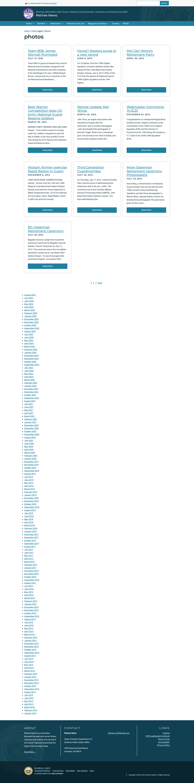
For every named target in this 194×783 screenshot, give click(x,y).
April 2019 (28, 486)
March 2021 (29, 416)
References (56, 23)
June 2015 (29, 625)
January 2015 (30, 640)
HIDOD (126, 23)
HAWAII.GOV (42, 768)
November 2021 (31, 392)
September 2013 (31, 689)
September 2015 (31, 616)
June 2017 (29, 552)
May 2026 (28, 304)
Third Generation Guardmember (90, 169)
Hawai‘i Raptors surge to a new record (96, 52)
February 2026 (30, 313)
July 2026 (28, 298)
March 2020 (29, 452)
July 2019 (28, 477)
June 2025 (29, 337)
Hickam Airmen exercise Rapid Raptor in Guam (47, 169)
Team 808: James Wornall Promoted (42, 52)
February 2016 (30, 601)
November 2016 (31, 574)
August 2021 (30, 401)
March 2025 (29, 346)
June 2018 (29, 516)
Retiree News (46, 15)
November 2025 (31, 322)
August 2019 (30, 474)
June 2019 (29, 480)
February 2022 (30, 383)
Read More (48, 90)
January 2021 (30, 422)
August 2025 (30, 331)
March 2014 (29, 671)
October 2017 (30, 540)
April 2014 (28, 668)
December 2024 (31, 355)
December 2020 (31, 425)
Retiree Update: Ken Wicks (93, 109)
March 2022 (29, 380)
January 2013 (30, 713)
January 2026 (30, 316)
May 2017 (28, 556)
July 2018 (28, 513)
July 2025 (28, 334)
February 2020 (30, 455)
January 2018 (30, 531)
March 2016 (29, 598)
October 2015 (30, 613)
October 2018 (30, 504)
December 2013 (31, 680)
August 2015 (30, 619)
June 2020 (29, 443)
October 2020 (30, 431)
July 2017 (28, 549)
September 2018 (31, 507)
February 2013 (30, 710)
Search (164, 3)
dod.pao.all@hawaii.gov (119, 733)
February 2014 (30, 674)
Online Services (57, 771)
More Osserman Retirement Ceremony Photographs (144, 171)
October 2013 (30, 686)
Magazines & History (97, 23)
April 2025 (28, 343)
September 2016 (31, 580)
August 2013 (30, 692)
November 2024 (31, 358)
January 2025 (30, 352)
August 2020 (30, 437)
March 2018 (29, 525)
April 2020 (28, 449)
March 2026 (29, 310)
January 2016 (30, 604)
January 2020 (30, 459)
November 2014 (31, 646)
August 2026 (30, 295)
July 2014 (28, 659)
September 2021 (31, 398)
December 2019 (31, 462)
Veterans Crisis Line (75, 23)
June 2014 (29, 662)
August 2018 (30, 510)
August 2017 (30, 546)
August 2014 (30, 656)
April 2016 (28, 595)
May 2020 (28, 446)
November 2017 (31, 537)
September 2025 (31, 328)
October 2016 (30, 577)
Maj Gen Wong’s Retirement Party (140, 52)
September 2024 (31, 365)
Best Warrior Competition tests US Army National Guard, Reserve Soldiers (45, 112)
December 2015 (31, 607)
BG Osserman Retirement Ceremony (46, 229)
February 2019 (30, 492)
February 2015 (30, 637)
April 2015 (28, 631)
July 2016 (28, 586)
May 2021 (28, 410)
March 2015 (29, 634)
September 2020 (31, 434)
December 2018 (31, 498)
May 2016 (28, 592)
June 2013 (29, 698)
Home (29, 23)
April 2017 (28, 559)
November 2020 (31, 428)
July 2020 (28, 440)
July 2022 (28, 368)
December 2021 (31, 389)
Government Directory (42, 771)
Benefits (41, 23)
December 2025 (31, 319)
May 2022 (28, 374)
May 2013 (28, 701)
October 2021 (30, 395)
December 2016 (31, 571)
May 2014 (28, 665)
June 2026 (29, 301)
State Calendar (82, 771)
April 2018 (28, 522)
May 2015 (28, 628)
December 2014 (31, 643)
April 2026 (28, 307)
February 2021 (30, 419)
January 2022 (30, 386)
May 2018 (28, 519)
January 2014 (30, 677)
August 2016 (30, 583)
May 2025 (28, 340)
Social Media (70, 771)
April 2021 (28, 413)
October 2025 (30, 325)
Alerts (92, 771)
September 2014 (31, 653)
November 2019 (31, 465)
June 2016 (29, 589)
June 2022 (29, 371)
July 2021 (28, 404)
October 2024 (30, 362)
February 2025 (30, 349)
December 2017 (31, 534)
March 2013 (29, 707)
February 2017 (30, 565)
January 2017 (30, 568)
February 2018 (30, 528)
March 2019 (29, 489)
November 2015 (31, 610)
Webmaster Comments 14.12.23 (145, 109)
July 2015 (28, 622)
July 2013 (28, 695)
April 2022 (28, 377)
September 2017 (31, 543)
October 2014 (30, 649)
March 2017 (29, 562)
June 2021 (29, 407)
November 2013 (31, 683)
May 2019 (28, 483)
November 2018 (31, 501)
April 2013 (28, 704)
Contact (115, 23)
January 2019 (30, 495)
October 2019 (30, 468)
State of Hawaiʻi (51, 3)
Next (100, 283)
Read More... (30, 752)
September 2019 (31, 471)
